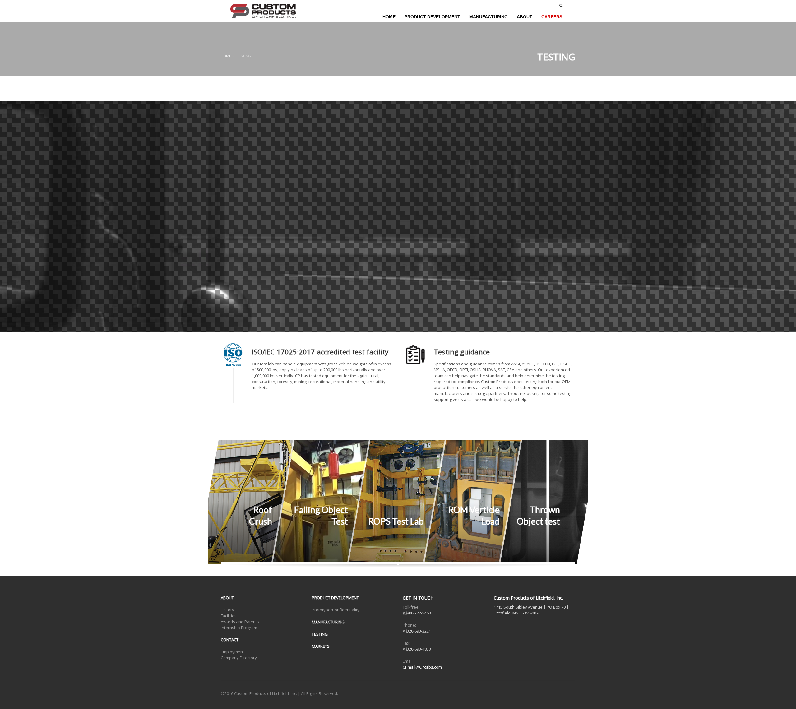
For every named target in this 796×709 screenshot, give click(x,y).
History (227, 610)
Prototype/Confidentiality (335, 610)
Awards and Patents (240, 621)
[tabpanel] (398, 216)
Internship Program (239, 627)
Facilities (229, 616)
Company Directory (239, 657)
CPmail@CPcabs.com (422, 667)
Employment (232, 652)
